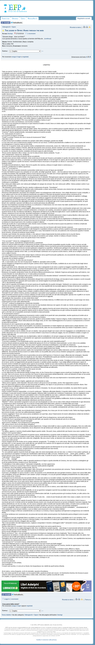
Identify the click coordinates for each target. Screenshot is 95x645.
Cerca (23, 19)
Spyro (14, 27)
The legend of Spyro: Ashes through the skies (24, 30)
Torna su (88, 600)
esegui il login (16, 57)
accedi (87, 18)
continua (48, 39)
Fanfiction (5, 19)
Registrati (80, 18)
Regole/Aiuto (32, 19)
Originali (15, 19)
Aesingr (10, 33)
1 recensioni (31, 33)
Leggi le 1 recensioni (11, 599)
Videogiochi (6, 27)
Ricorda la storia (75, 27)
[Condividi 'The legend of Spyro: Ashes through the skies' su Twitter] (17, 23)
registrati (25, 57)
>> (42, 51)
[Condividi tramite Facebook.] (5, 23)
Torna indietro (6, 615)
